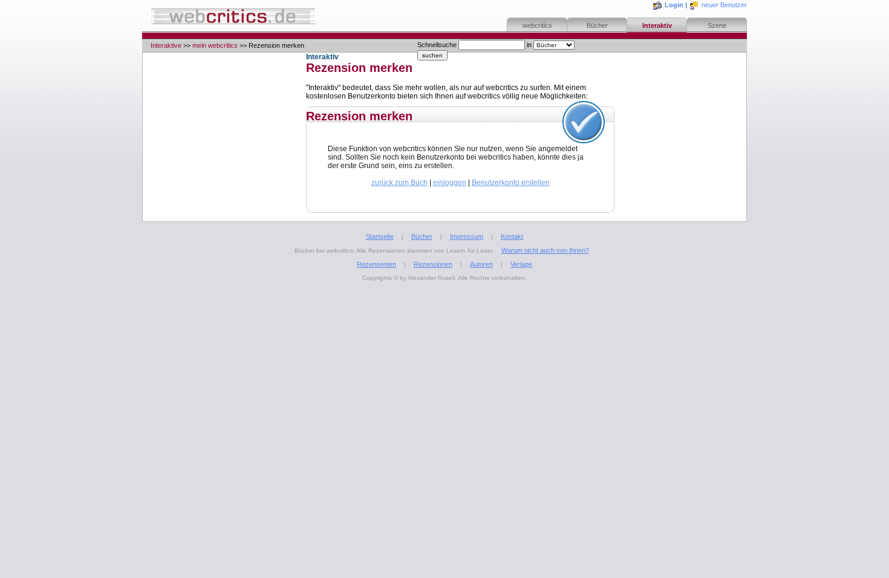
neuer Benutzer (724, 4)
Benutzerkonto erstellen (511, 182)
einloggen (449, 182)
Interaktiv (657, 25)
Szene (717, 25)
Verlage (521, 264)
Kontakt (512, 236)
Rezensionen (433, 264)
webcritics (537, 25)
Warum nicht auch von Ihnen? (545, 250)
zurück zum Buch (399, 182)
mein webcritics (215, 45)
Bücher (597, 25)
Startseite (380, 236)
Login (674, 4)
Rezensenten (376, 264)
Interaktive (166, 45)
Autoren (481, 264)
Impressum (466, 236)
